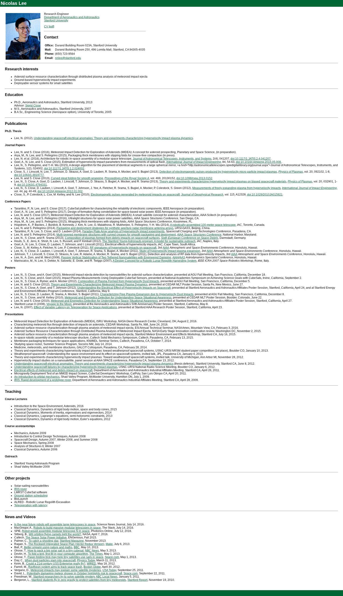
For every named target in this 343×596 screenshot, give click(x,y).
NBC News (92, 550)
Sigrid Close (33, 105)
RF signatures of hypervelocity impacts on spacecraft (123, 247)
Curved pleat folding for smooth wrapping (77, 178)
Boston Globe (92, 567)
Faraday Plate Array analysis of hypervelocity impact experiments (123, 231)
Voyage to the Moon (59, 304)
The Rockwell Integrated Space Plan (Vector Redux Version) (66, 544)
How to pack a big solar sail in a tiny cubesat (56, 550)
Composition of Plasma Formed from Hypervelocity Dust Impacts (118, 281)
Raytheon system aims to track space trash (55, 567)
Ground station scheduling (31, 495)
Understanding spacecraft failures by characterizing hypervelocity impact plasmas (65, 367)
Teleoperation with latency (30, 505)
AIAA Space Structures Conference (199, 234)
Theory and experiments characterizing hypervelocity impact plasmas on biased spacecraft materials (222, 181)
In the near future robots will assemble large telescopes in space (54, 524)
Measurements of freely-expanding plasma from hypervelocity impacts (236, 188)
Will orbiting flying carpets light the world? (55, 534)
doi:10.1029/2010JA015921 (265, 194)
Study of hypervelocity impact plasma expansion (169, 251)
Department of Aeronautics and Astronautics (71, 17)
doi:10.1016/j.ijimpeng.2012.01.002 (60, 191)
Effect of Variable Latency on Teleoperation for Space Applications (75, 307)
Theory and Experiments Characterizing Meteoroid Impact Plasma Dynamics (99, 284)
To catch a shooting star (43, 540)
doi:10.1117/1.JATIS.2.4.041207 (251, 158)
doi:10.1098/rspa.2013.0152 (194, 178)
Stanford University (56, 20)
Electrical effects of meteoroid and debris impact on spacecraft (53, 370)
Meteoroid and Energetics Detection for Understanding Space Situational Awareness (118, 297)
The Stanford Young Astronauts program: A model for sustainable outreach (149, 241)
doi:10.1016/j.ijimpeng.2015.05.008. (259, 162)
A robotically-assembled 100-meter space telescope (203, 224)
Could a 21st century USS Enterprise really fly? (55, 563)
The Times (96, 553)
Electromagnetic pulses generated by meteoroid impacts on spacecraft (135, 194)
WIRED (91, 563)
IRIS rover (20, 489)
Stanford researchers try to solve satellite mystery (64, 576)
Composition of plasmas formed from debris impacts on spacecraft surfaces (112, 238)
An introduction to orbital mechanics (37, 376)
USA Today (109, 570)
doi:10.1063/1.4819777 (29, 175)
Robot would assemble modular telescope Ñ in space (56, 531)
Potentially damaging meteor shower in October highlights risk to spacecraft (74, 573)
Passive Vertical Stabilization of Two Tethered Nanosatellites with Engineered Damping (116, 257)
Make (109, 544)
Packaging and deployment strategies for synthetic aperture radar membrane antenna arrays (114, 228)
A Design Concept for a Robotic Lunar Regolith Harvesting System (154, 260)
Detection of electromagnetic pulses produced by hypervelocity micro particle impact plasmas (218, 171)
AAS (182, 257)
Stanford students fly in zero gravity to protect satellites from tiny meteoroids (78, 580)
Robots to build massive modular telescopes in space (67, 527)
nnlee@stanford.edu (68, 58)
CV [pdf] (49, 26)
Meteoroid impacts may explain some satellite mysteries (66, 570)
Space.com (112, 557)
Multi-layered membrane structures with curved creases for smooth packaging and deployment (116, 234)
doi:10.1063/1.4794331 (32, 184)
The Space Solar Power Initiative (46, 537)
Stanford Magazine (72, 540)
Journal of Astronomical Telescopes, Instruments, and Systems (172, 158)
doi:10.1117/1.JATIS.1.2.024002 (64, 168)
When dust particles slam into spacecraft (50, 560)
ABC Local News (106, 576)
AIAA (166, 247)
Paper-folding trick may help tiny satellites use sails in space (65, 557)
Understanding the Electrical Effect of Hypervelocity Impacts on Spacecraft (124, 287)
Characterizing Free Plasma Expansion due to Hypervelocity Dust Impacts (146, 294)
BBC (77, 547)
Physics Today (86, 560)
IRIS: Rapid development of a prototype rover (42, 380)
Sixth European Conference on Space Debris (189, 238)
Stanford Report (137, 580)
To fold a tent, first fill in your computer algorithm (58, 553)
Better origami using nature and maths (48, 547)
